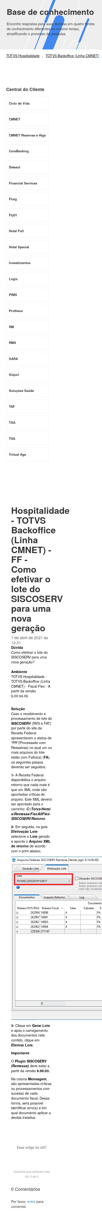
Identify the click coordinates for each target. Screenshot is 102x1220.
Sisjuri (14, 374)
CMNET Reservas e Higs (27, 135)
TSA (12, 422)
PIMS (13, 294)
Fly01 (13, 215)
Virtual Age (17, 454)
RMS (12, 342)
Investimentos (19, 262)
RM (11, 326)
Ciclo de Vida (19, 103)
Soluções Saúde (21, 390)
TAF (12, 406)
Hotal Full (16, 230)
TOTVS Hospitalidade (23, 55)
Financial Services (23, 183)
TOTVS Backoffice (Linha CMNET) (72, 55)
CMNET (14, 119)
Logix (13, 278)
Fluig (13, 199)
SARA (13, 358)
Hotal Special (19, 247)
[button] (31, 1156)
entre (31, 1201)
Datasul (14, 167)
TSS (12, 438)
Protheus (16, 310)
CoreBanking (19, 151)
